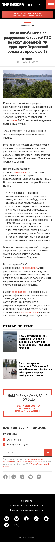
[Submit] (48, 452)
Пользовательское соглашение (26, 505)
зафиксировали (30, 312)
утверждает (21, 172)
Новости (27, 26)
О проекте (26, 500)
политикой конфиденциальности (29, 461)
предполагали (30, 267)
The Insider (27, 58)
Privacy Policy (36, 464)
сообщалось (19, 291)
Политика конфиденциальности (26, 510)
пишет (13, 120)
